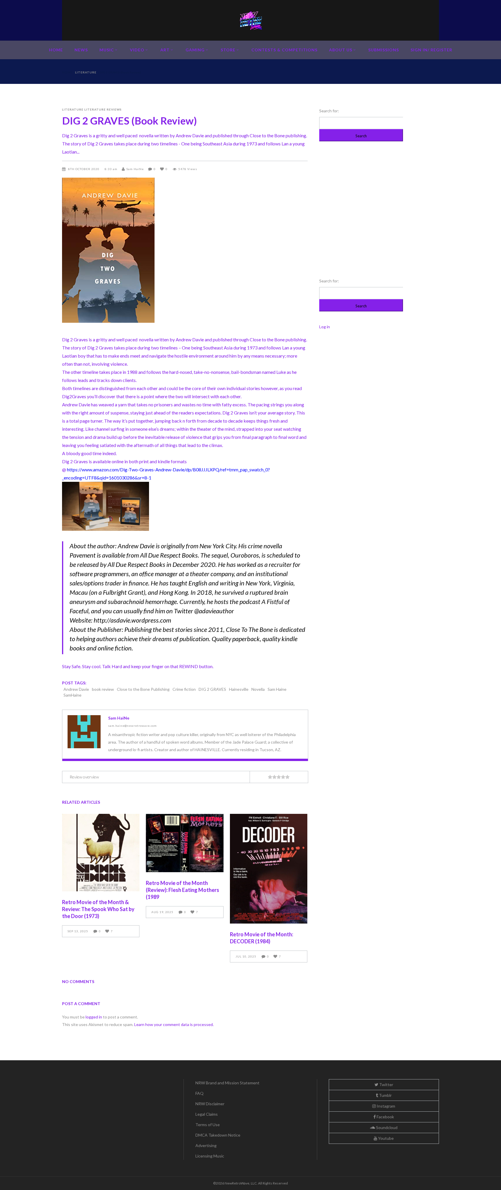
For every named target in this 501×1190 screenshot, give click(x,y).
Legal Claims (206, 1114)
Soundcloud (386, 1127)
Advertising (206, 1145)
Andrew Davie (76, 689)
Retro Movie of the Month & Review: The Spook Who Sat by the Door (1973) (98, 909)
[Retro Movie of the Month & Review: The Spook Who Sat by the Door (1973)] (100, 852)
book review (103, 689)
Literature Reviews (103, 109)
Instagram (385, 1106)
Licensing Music (209, 1155)
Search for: (329, 110)
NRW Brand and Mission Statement (227, 1082)
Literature (86, 72)
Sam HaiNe (135, 169)
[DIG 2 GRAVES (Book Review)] (84, 731)
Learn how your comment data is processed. (174, 1024)
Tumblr (385, 1095)
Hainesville (238, 689)
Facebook (385, 1116)
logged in (94, 1016)
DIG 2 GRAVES (212, 689)
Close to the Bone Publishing (143, 689)
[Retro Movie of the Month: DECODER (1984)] (268, 869)
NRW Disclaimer (209, 1103)
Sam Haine (277, 689)
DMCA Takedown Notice (217, 1135)
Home (67, 72)
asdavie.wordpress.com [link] (132, 620)
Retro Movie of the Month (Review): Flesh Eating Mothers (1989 (182, 890)
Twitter (385, 1084)
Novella (258, 689)
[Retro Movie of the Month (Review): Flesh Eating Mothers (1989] (184, 843)
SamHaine (72, 695)
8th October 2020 (84, 169)
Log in (324, 326)
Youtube (385, 1138)
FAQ (199, 1093)
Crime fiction (184, 689)
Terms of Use (207, 1124)
